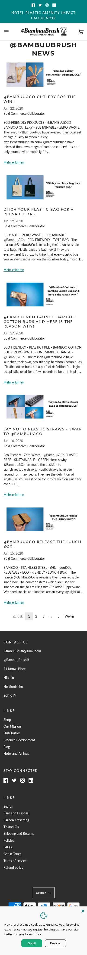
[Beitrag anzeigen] (43, 74)
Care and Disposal (16, 813)
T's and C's (11, 827)
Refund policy (13, 867)
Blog (6, 747)
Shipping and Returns (18, 833)
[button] (44, 892)
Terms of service (14, 861)
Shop (7, 720)
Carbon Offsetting (16, 820)
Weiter (69, 616)
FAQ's (7, 847)
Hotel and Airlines (16, 753)
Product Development (19, 740)
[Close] (83, 910)
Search (8, 806)
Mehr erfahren (13, 162)
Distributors (11, 733)
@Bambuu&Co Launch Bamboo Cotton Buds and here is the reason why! (39, 321)
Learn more (33, 934)
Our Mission (12, 726)
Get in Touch (12, 854)
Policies (8, 840)
